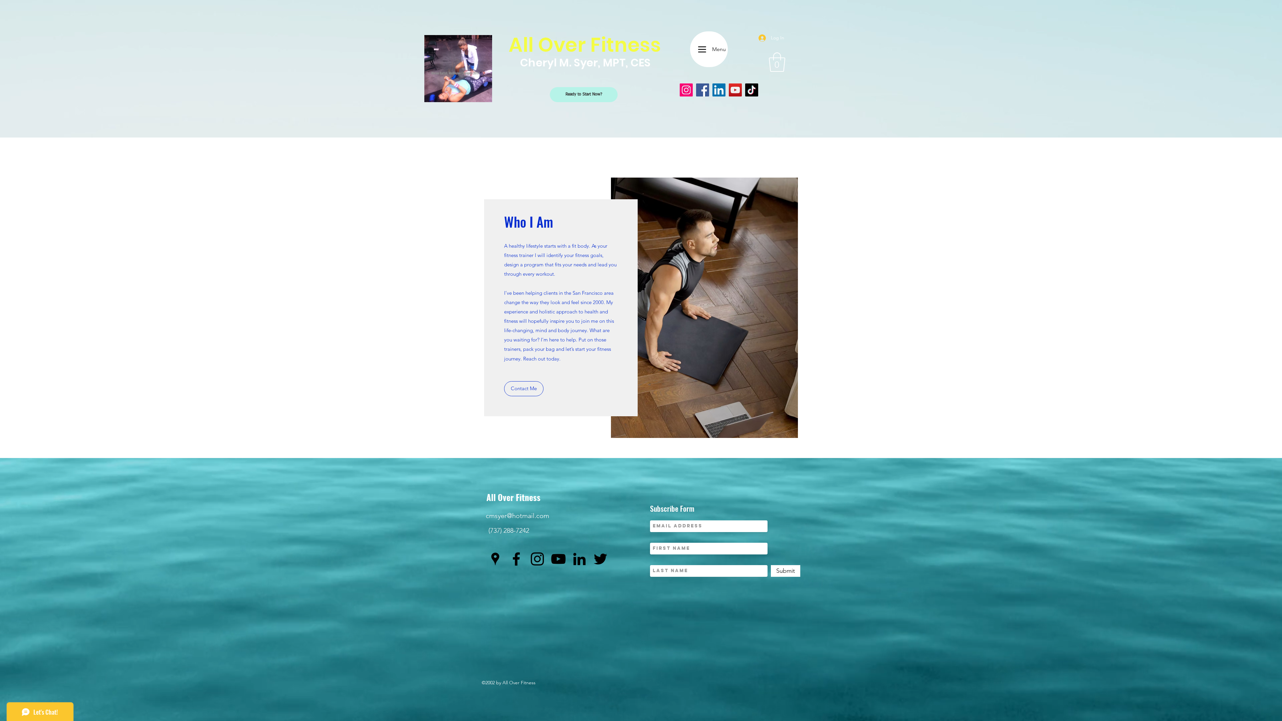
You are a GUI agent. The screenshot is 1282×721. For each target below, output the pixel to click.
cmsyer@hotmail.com (517, 516)
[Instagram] (686, 89)
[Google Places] (495, 559)
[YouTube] (735, 89)
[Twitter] (600, 559)
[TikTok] (751, 89)
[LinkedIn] (718, 89)
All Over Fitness (513, 497)
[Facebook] (702, 89)
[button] (777, 62)
